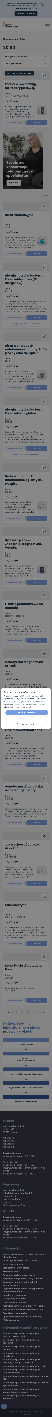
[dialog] (26, 708)
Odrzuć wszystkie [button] (27, 719)
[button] (26, 724)
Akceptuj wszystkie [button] (27, 713)
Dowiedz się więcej (23, 707)
